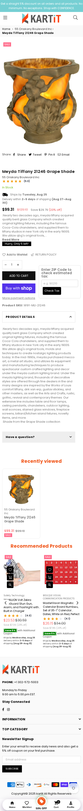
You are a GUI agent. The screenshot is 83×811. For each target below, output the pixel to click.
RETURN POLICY (45, 254)
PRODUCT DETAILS (20, 317)
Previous (5, 603)
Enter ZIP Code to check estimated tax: (56, 273)
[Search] (75, 18)
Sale (7, 44)
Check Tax (51, 291)
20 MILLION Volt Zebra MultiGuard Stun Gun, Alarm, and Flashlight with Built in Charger (21, 605)
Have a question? (20, 437)
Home (6, 29)
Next (77, 603)
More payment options (18, 298)
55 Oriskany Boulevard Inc (20, 177)
